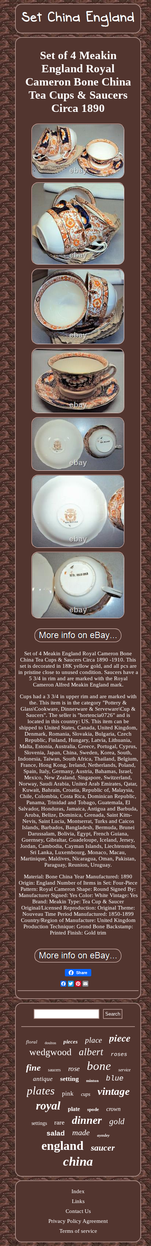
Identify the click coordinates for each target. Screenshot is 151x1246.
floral (31, 1042)
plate (74, 1109)
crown (113, 1109)
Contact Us (78, 1211)
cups (85, 1094)
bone (99, 1065)
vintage (113, 1091)
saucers (54, 1069)
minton (92, 1080)
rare (59, 1122)
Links (78, 1201)
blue (115, 1078)
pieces (70, 1042)
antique (43, 1078)
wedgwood (50, 1052)
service (124, 1069)
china (78, 1161)
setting (69, 1078)
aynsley (103, 1135)
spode (93, 1109)
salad (56, 1133)
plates (41, 1090)
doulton (50, 1043)
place (93, 1040)
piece (119, 1038)
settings (39, 1123)
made (81, 1132)
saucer (103, 1147)
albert (91, 1051)
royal (48, 1105)
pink (68, 1093)
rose (74, 1068)
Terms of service (78, 1231)
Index (78, 1191)
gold (117, 1121)
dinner (87, 1120)
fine (33, 1067)
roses (119, 1055)
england (62, 1145)
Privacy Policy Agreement (78, 1221)
